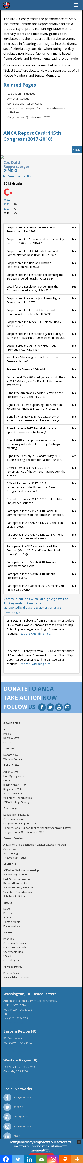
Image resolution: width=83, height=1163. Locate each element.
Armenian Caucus (18, 98)
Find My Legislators (14, 776)
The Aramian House (15, 857)
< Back (77, 149)
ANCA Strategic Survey (16, 802)
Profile (7, 733)
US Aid (7, 956)
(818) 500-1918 (12, 1075)
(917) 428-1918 (12, 1047)
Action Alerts (10, 772)
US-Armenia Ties (13, 952)
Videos (7, 917)
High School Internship (16, 879)
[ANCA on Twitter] (51, 708)
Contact (7, 742)
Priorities (8, 938)
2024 (6, 200)
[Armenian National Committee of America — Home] (6, 5)
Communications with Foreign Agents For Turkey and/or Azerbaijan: (35, 605)
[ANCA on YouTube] (59, 708)
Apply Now (9, 849)
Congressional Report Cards (24, 103)
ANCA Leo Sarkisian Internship (21, 870)
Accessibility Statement (16, 977)
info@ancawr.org (14, 1080)
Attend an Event (12, 793)
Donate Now (10, 754)
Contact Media (11, 922)
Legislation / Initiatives (21, 93)
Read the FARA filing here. (35, 633)
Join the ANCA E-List (14, 785)
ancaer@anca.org (14, 1051)
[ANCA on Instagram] (67, 708)
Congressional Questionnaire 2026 (28, 117)
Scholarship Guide (14, 896)
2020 (6, 208)
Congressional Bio (19, 176)
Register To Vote (13, 789)
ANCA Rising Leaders (15, 874)
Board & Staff (11, 738)
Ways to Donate (12, 759)
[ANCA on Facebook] (42, 708)
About (6, 729)
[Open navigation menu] (76, 5)
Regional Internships (15, 883)
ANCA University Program (18, 887)
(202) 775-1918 (17, 1014)
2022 (6, 204)
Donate (7, 780)
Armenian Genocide (15, 943)
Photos (7, 913)
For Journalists (11, 926)
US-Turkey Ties (12, 960)
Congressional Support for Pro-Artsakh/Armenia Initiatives (37, 828)
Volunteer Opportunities (17, 797)
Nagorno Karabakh (14, 947)
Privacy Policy (11, 973)
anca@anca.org (13, 1022)
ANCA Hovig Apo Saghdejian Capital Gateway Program (35, 844)
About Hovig (10, 853)
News (6, 909)
